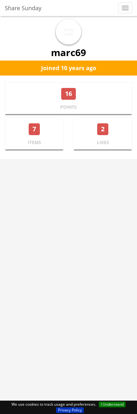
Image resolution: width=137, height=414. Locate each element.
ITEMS (34, 142)
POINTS (68, 107)
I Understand (112, 404)
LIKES (103, 142)
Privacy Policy (70, 410)
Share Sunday (23, 8)
